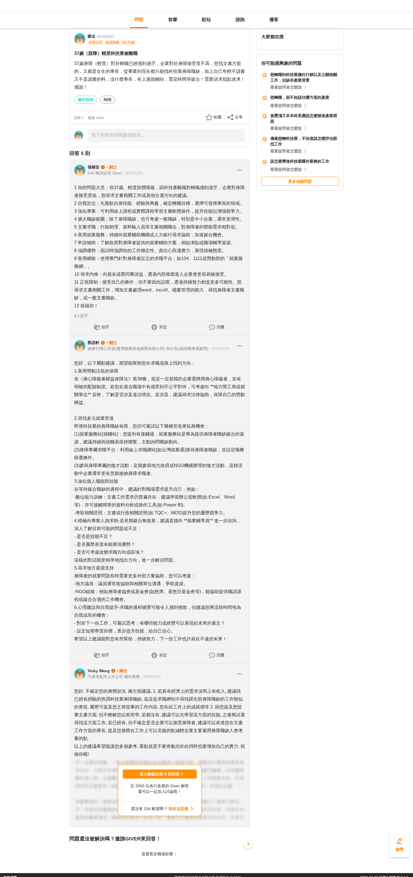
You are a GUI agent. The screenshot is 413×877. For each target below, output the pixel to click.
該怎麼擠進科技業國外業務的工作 (299, 161)
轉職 (108, 99)
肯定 (163, 327)
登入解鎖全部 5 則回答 (160, 774)
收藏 (217, 117)
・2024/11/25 (218, 349)
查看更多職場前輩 (157, 854)
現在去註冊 (178, 808)
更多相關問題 (300, 181)
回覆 (220, 327)
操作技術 (86, 99)
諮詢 (240, 19)
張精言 (93, 167)
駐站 (206, 19)
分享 (239, 117)
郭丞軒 (93, 342)
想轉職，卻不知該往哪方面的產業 (299, 97)
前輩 (172, 19)
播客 (273, 19)
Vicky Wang (99, 671)
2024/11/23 (105, 37)
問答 (139, 19)
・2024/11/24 (132, 173)
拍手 (105, 327)
